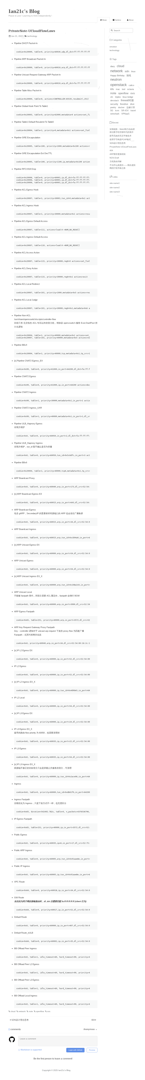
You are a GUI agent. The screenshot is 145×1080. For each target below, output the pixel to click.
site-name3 (115, 192)
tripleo (118, 97)
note (31, 1011)
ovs (48, 1011)
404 (93, 1020)
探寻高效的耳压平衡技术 (120, 136)
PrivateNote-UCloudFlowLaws (123, 147)
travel (133, 110)
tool (123, 89)
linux (133, 71)
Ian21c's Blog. (64, 1070)
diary (112, 66)
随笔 (129, 75)
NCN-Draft (114, 158)
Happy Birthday (117, 75)
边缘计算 (130, 107)
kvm (117, 110)
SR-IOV (125, 110)
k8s (112, 89)
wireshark (114, 113)
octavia (130, 89)
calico (131, 85)
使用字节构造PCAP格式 (120, 139)
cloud (13, 1011)
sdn (127, 71)
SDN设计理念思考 (20, 1020)
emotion (113, 47)
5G (111, 110)
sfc (111, 97)
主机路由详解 (115, 161)
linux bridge (128, 97)
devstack (114, 100)
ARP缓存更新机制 (117, 154)
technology (32, 36)
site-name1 (115, 183)
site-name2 (115, 187)
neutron (116, 79)
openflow (40, 1011)
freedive (124, 104)
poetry (113, 107)
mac (118, 89)
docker (121, 107)
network (22, 1011)
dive (132, 104)
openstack (118, 85)
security (114, 104)
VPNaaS (125, 113)
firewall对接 (127, 100)
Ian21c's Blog (24, 11)
